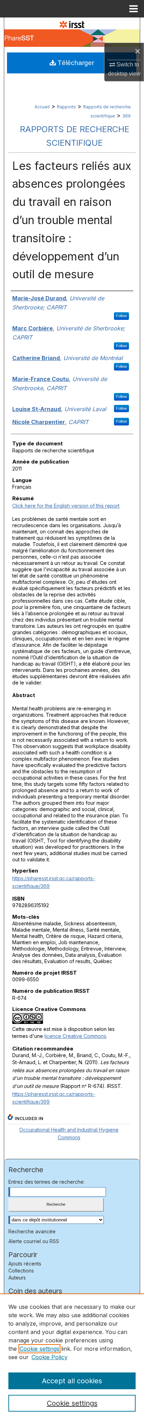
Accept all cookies (72, 1381)
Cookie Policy (49, 1357)
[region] (72, 1356)
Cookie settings (39, 1348)
